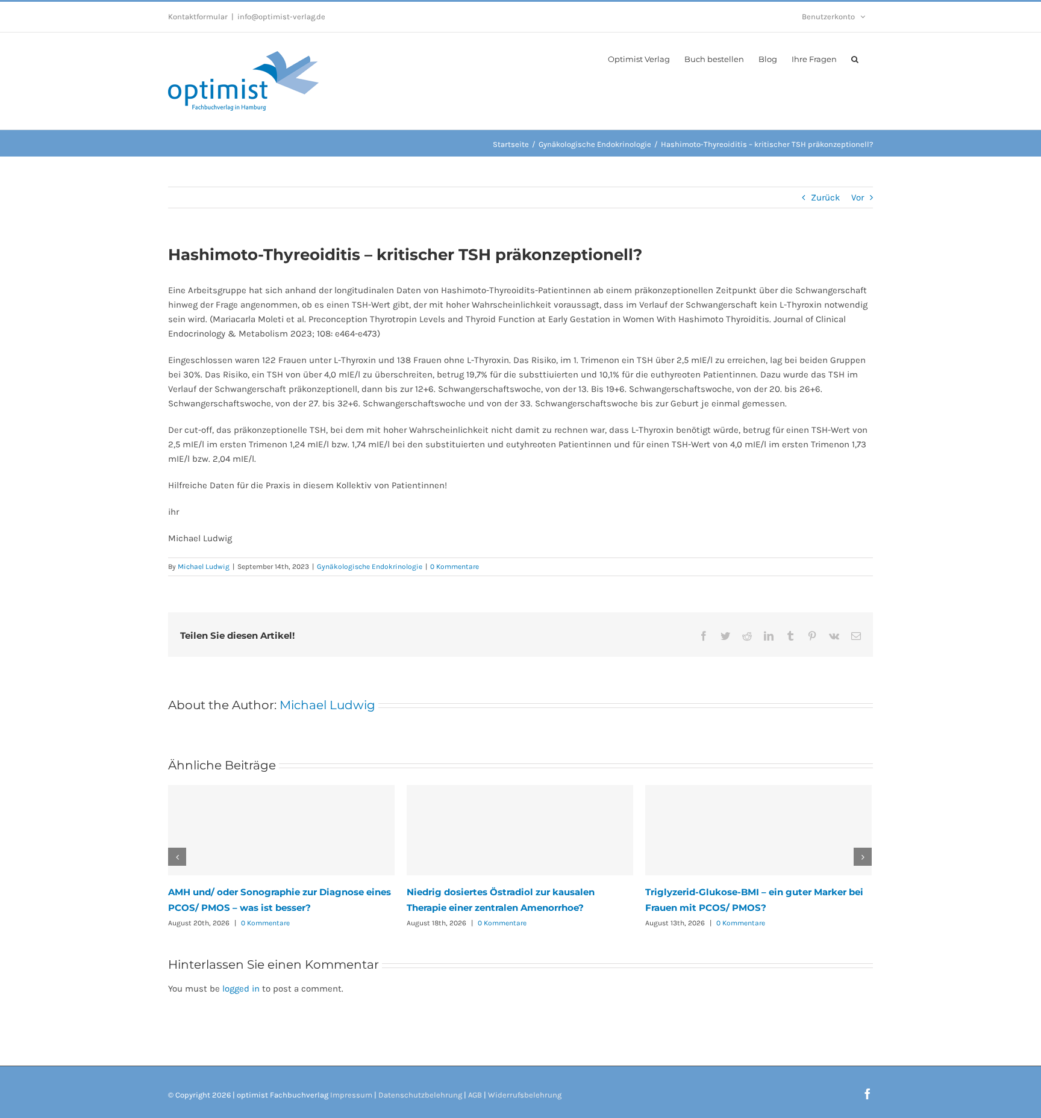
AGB (475, 1094)
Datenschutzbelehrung (420, 1094)
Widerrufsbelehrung (524, 1094)
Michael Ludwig (204, 566)
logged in (241, 988)
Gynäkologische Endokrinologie (369, 566)
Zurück (825, 197)
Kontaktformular (198, 16)
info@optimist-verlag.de (281, 16)
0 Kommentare (454, 566)
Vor (857, 197)
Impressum (351, 1094)
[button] (854, 58)
